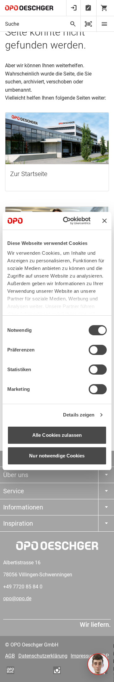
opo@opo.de (17, 598)
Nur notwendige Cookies (57, 455)
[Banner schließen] (104, 221)
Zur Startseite (28, 174)
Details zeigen (78, 414)
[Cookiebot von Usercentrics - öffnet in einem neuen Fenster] (67, 221)
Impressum (83, 656)
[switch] (98, 350)
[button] (98, 664)
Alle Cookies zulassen (57, 435)
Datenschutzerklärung (42, 656)
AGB (10, 656)
